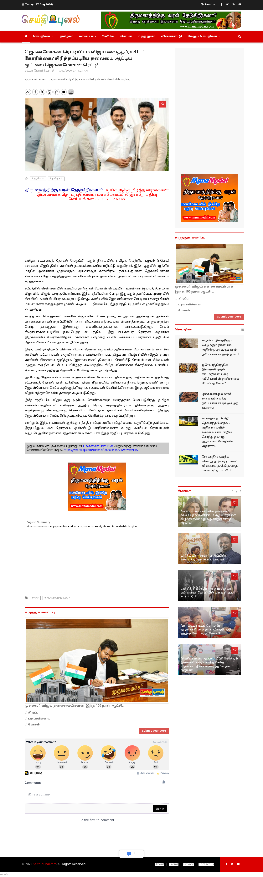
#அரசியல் (38, 178)
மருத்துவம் (146, 36)
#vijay (35, 598)
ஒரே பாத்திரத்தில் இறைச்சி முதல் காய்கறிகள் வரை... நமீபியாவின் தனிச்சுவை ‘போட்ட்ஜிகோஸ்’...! (221, 374)
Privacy (188, 864)
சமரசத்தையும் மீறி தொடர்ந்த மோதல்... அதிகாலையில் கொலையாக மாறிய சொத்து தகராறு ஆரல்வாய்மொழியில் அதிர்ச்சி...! (218, 432)
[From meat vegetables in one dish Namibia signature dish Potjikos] (188, 368)
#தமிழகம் (56, 178)
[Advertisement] (97, 229)
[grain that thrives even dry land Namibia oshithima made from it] (188, 343)
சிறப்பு (33, 712)
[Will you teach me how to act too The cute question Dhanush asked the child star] (209, 622)
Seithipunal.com (44, 864)
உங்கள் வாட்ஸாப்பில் (97, 446)
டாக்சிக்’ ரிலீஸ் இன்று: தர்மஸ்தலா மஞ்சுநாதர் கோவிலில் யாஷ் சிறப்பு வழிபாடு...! (207, 592)
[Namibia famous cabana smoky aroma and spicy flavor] (188, 397)
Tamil (208, 4)
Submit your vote (154, 731)
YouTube (108, 36)
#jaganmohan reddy (57, 598)
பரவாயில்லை (39, 718)
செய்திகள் (42, 36)
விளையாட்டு (171, 36)
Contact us (206, 864)
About (159, 864)
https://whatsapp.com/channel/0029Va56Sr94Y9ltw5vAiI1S (101, 450)
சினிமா (126, 36)
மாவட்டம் (86, 36)
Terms (173, 864)
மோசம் (34, 724)
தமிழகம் (66, 36)
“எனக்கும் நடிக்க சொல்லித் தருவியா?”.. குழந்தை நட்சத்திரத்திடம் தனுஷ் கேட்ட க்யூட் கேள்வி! (208, 629)
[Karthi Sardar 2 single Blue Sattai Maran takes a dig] (209, 548)
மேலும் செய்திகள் (202, 36)
